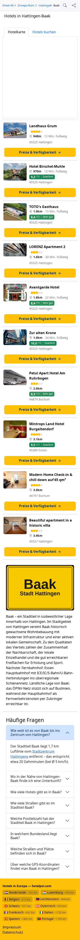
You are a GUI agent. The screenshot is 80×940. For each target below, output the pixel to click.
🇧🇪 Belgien (17, 899)
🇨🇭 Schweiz (17, 906)
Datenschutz (13, 932)
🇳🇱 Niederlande (20, 892)
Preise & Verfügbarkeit (40, 152)
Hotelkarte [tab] (16, 32)
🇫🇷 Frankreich (19, 912)
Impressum (12, 927)
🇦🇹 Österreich (51, 906)
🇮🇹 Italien (53, 912)
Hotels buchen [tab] (44, 32)
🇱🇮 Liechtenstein (53, 899)
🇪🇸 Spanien (18, 919)
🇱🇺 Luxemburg (58, 892)
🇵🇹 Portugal (51, 919)
